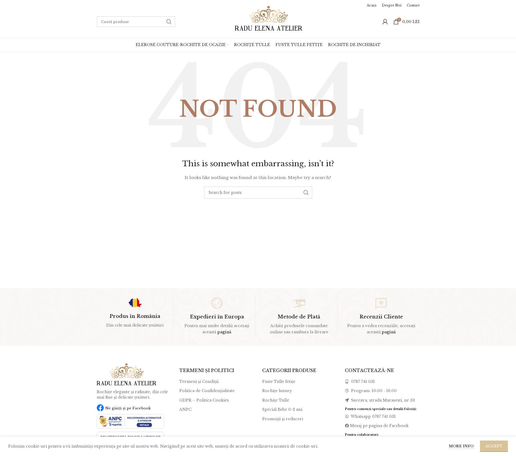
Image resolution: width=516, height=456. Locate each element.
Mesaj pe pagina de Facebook (379, 425)
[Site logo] (269, 17)
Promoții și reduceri (282, 418)
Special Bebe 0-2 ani (282, 409)
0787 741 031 (362, 381)
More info (462, 446)
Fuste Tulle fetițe (278, 381)
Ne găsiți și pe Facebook (128, 408)
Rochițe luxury (277, 390)
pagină (224, 332)
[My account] (385, 21)
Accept (493, 446)
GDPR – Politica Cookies (204, 400)
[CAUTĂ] (169, 21)
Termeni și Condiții (199, 381)
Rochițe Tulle (275, 400)
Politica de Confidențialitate (207, 390)
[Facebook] (100, 407)
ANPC (185, 409)
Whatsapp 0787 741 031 (373, 416)
